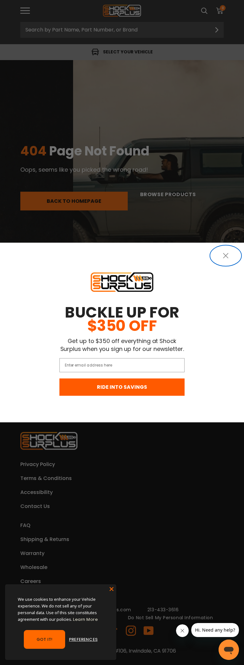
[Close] (111, 589)
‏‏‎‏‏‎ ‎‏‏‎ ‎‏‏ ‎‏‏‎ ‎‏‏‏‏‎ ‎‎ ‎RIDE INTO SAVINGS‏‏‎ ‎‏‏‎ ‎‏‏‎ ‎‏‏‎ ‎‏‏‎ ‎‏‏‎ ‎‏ (122, 387)
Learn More (85, 619)
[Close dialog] (225, 255)
